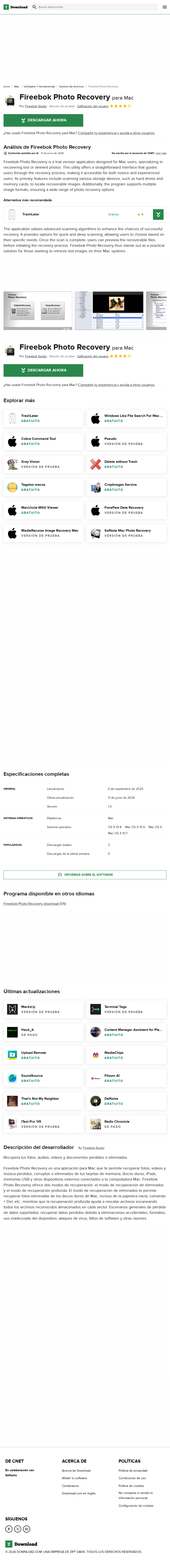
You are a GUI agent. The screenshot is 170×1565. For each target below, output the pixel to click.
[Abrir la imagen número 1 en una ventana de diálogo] (109, 311)
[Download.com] (15, 7)
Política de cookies (131, 1486)
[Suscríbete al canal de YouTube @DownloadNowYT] (26, 1529)
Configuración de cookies (136, 1505)
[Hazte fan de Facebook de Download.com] (8, 1529)
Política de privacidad (133, 1471)
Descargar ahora (47, 120)
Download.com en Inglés (79, 1493)
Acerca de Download (76, 1471)
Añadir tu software (74, 1478)
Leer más (161, 153)
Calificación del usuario (92, 106)
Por (33, 106)
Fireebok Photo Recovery (76, 97)
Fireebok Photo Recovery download (31, 904)
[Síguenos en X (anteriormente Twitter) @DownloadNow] (17, 1529)
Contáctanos (70, 1486)
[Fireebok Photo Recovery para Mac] (10, 100)
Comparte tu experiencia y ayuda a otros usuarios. (116, 133)
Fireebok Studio (93, 1148)
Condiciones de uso (132, 1478)
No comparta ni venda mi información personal (136, 1495)
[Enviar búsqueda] (34, 7)
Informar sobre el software (88, 875)
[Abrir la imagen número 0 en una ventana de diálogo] (38, 311)
